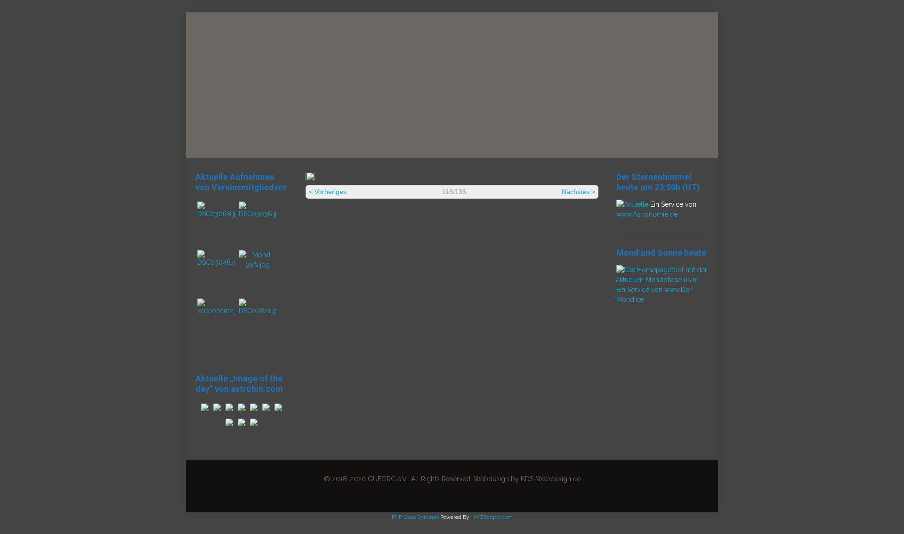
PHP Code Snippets (415, 517)
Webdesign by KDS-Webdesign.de (527, 479)
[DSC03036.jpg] (257, 214)
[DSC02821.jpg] (257, 311)
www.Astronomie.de (647, 214)
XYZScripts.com (493, 517)
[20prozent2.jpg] (216, 311)
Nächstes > (578, 191)
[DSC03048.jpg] (216, 262)
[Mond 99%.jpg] (257, 264)
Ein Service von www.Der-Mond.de (655, 294)
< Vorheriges (328, 191)
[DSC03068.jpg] (216, 214)
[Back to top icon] (859, 515)
